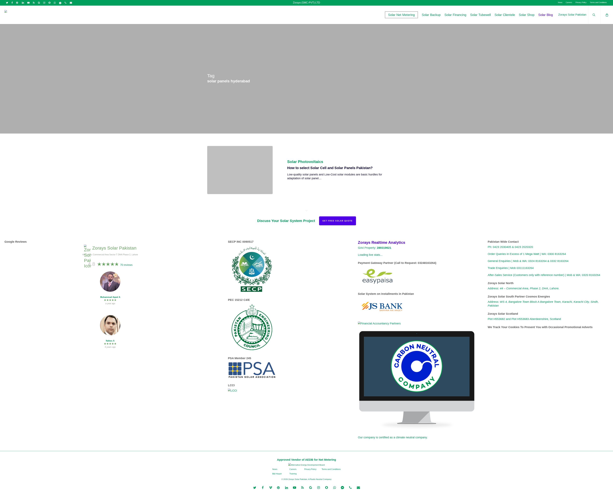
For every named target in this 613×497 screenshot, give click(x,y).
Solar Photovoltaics (305, 162)
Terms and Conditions (331, 469)
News (274, 469)
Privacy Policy (310, 469)
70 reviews (126, 265)
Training (293, 474)
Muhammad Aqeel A (110, 297)
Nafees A (110, 341)
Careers (292, 469)
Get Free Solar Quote (337, 221)
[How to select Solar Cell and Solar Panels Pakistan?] (240, 170)
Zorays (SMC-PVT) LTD (306, 2)
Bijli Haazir (277, 474)
